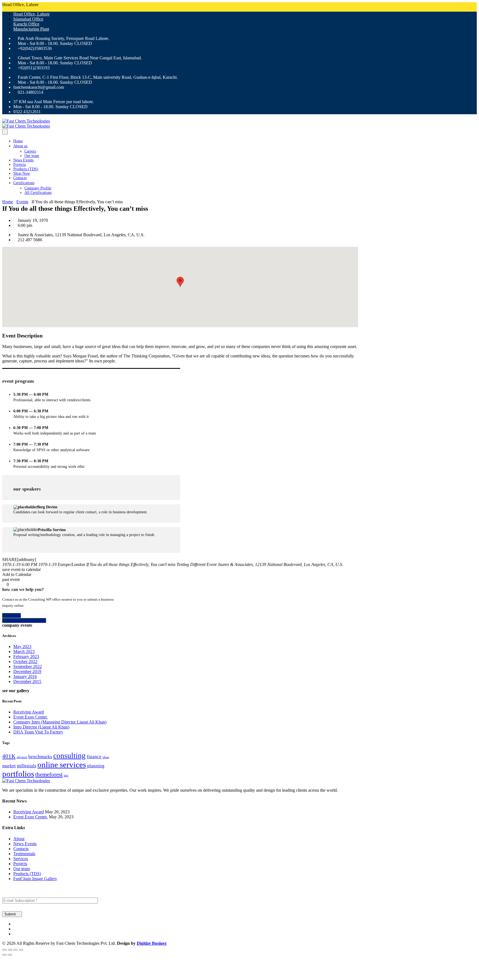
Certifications (23, 183)
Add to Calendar (16, 574)
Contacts (20, 178)
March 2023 (24, 651)
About (18, 838)
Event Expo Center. (30, 717)
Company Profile (37, 188)
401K (9, 756)
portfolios (18, 773)
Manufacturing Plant (31, 29)
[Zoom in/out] (4, 950)
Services (20, 858)
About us (20, 146)
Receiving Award (28, 712)
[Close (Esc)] (21, 950)
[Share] (15, 950)
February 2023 (26, 656)
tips (66, 775)
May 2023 (22, 646)
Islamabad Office (28, 19)
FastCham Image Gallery (35, 878)
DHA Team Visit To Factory (38, 732)
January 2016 (25, 676)
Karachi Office (26, 24)
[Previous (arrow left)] (4, 955)
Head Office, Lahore (31, 14)
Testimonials (24, 853)
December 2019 (27, 671)
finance (94, 756)
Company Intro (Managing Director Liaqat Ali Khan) (59, 722)
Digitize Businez (152, 943)
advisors (22, 757)
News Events (23, 160)
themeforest (49, 774)
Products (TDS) (25, 169)
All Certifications (38, 193)
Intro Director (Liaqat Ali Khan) (41, 727)
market (9, 765)
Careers (30, 151)
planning (96, 765)
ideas (106, 757)
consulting (69, 755)
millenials (26, 765)
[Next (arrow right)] (10, 955)
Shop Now (21, 173)
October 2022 (25, 661)
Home (18, 141)
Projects (19, 164)
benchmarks (40, 756)
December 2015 (27, 681)
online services (61, 764)
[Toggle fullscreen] (10, 950)
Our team (31, 156)
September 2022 (27, 666)
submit (10, 914)
